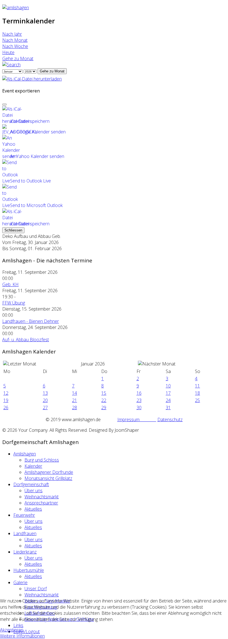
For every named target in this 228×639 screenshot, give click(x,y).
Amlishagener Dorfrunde (48, 472)
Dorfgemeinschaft (31, 484)
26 (5, 407)
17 (168, 393)
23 (139, 400)
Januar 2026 (93, 364)
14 (74, 393)
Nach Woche (15, 46)
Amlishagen (24, 454)
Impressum (136, 419)
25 (197, 400)
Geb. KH (10, 284)
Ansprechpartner (41, 503)
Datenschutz (170, 419)
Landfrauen (24, 533)
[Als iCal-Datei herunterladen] (32, 77)
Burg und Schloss (41, 460)
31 (168, 407)
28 (74, 407)
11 (197, 386)
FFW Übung (13, 303)
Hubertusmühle (28, 570)
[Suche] (11, 65)
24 (168, 400)
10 (168, 386)
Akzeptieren (11, 630)
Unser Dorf (35, 589)
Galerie (20, 582)
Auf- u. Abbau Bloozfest (25, 339)
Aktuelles (33, 509)
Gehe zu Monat (17, 58)
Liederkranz (25, 552)
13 (45, 393)
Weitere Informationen (22, 636)
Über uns (33, 490)
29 (103, 407)
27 (45, 407)
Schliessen (13, 230)
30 (139, 407)
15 (103, 393)
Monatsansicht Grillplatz (48, 478)
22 (103, 400)
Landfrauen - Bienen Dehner (30, 321)
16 (139, 393)
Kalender (33, 466)
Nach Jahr (12, 34)
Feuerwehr (24, 515)
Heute (8, 52)
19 (5, 400)
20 (45, 400)
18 (197, 393)
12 (5, 393)
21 (74, 400)
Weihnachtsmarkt (41, 497)
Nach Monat (15, 40)
